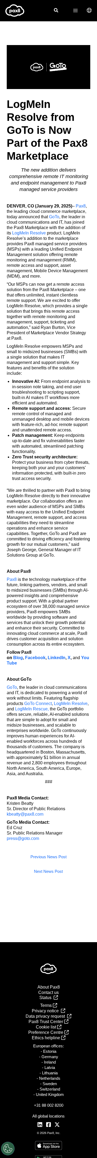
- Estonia (48, 1051)
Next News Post (48, 871)
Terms (46, 1005)
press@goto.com (23, 838)
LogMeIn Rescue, (32, 709)
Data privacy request (46, 1016)
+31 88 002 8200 (48, 1105)
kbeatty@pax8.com (25, 814)
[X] (57, 1124)
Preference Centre (46, 1032)
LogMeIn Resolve (29, 233)
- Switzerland (48, 1089)
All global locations (48, 1116)
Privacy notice (46, 1011)
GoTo (54, 216)
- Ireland (48, 1062)
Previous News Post (48, 857)
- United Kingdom (48, 1094)
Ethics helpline (46, 1038)
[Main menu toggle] (75, 10)
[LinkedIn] (40, 1124)
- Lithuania (49, 1073)
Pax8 (81, 206)
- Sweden (48, 1083)
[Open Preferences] (8, 1148)
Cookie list (46, 1027)
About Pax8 (48, 987)
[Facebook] (48, 1124)
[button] (56, 11)
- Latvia (48, 1067)
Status (46, 997)
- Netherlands (48, 1078)
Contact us (48, 992)
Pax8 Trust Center (46, 1021)
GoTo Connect (38, 703)
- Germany (48, 1056)
